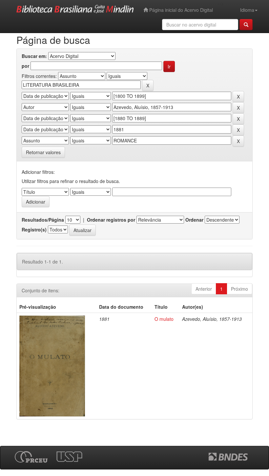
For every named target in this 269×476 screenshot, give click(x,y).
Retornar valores (43, 152)
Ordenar (194, 219)
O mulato (164, 319)
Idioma (247, 10)
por (25, 66)
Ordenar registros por (111, 219)
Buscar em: (34, 56)
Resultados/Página (43, 219)
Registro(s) (34, 229)
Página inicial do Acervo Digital (180, 10)
